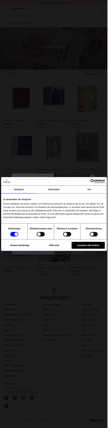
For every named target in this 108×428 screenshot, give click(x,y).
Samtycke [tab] (19, 189)
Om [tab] (89, 189)
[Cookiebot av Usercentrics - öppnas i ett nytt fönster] (92, 181)
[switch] (41, 234)
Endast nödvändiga (19, 245)
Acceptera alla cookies (88, 245)
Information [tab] (54, 189)
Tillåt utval (54, 245)
